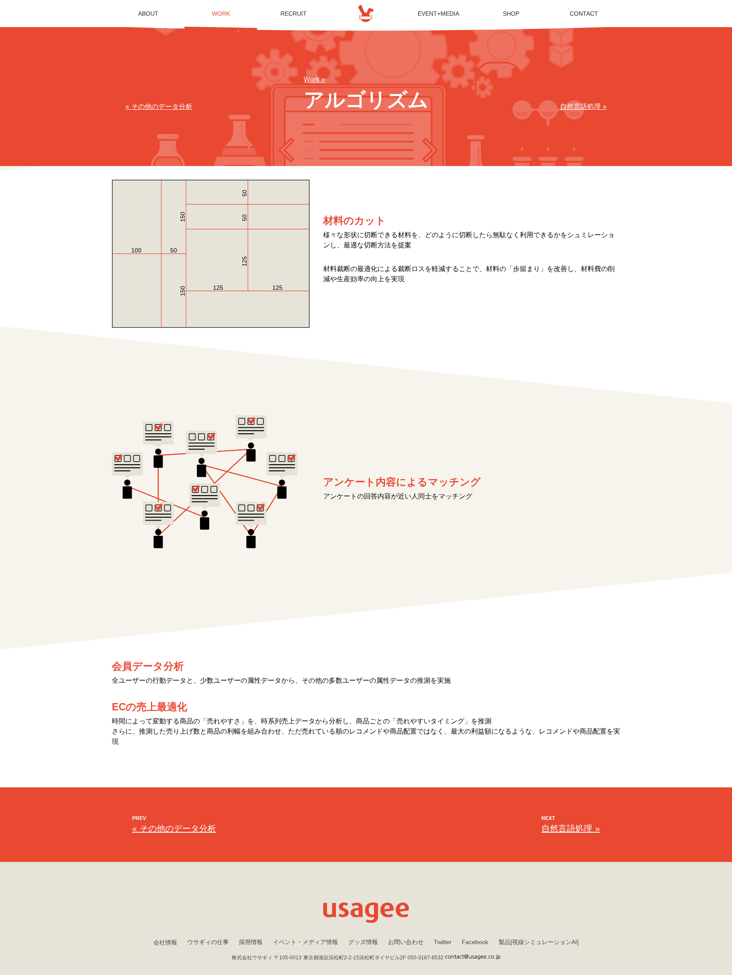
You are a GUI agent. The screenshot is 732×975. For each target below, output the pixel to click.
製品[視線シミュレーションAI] (539, 942)
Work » (314, 79)
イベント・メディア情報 (305, 942)
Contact (584, 13)
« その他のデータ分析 (158, 106)
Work (221, 13)
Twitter (443, 942)
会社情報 (165, 942)
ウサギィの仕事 (208, 942)
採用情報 (251, 942)
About (148, 13)
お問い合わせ (406, 942)
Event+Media (438, 13)
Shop (511, 13)
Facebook (475, 942)
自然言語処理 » (583, 106)
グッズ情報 (363, 942)
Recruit (293, 13)
